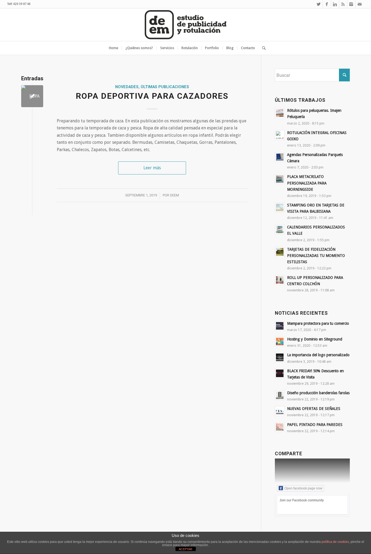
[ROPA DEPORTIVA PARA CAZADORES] (32, 96)
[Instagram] (351, 4)
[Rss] (343, 4)
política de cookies (335, 542)
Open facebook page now (303, 488)
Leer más (152, 167)
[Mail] (360, 4)
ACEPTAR (185, 549)
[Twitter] (319, 4)
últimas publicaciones (165, 87)
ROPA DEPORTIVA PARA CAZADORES (152, 96)
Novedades (127, 87)
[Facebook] (327, 4)
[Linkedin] (335, 4)
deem (174, 195)
